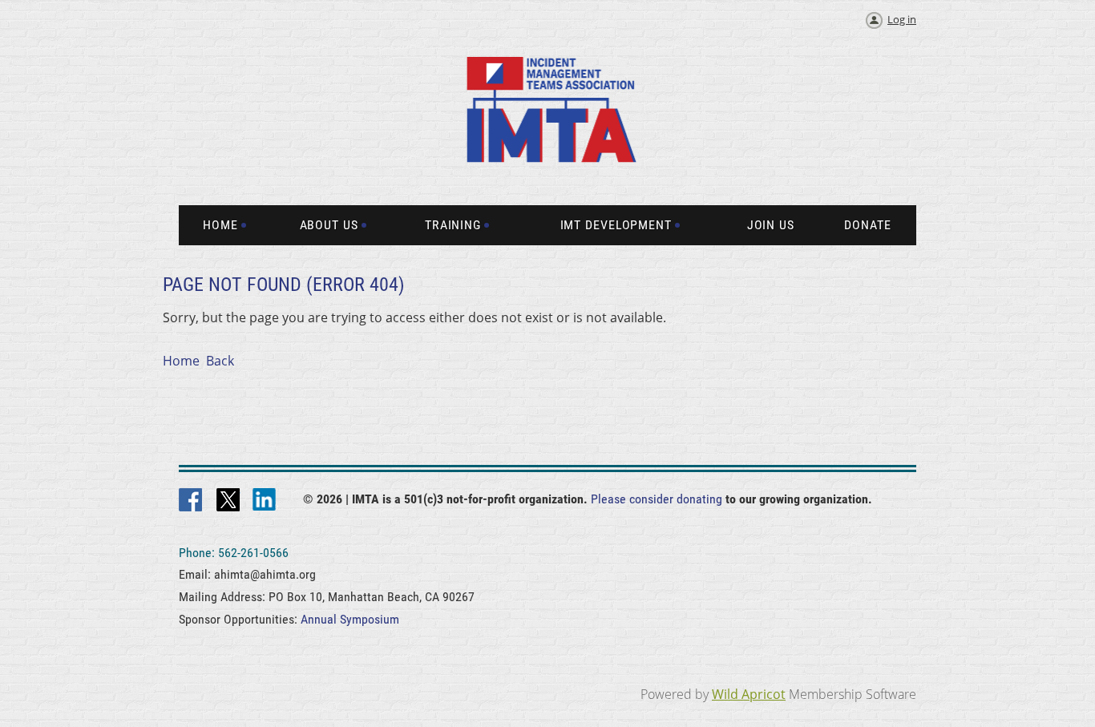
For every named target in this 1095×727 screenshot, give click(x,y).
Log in (901, 19)
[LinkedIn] (265, 501)
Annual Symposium (350, 619)
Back (220, 361)
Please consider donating (656, 499)
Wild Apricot (749, 694)
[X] (228, 501)
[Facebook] (191, 501)
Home (181, 361)
